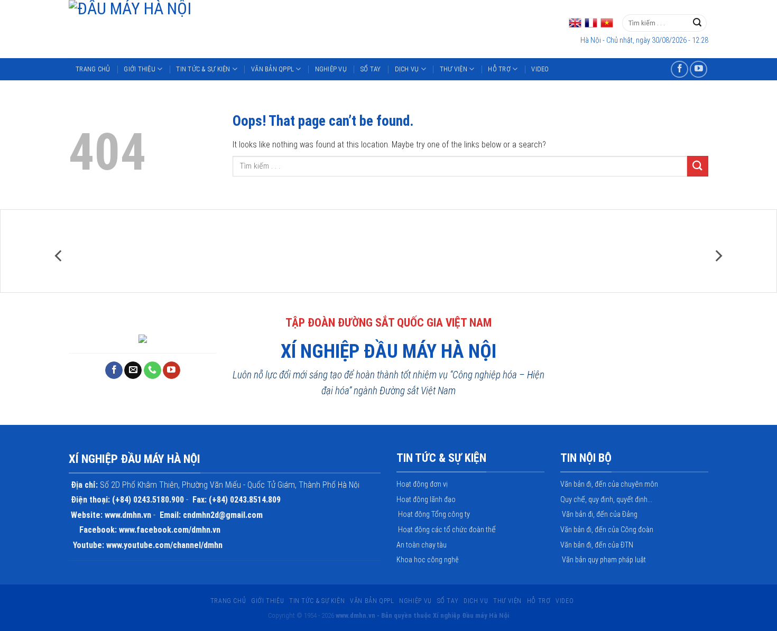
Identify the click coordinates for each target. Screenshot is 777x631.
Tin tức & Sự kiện (203, 69)
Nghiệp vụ (331, 69)
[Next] (717, 256)
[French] (591, 22)
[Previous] (59, 256)
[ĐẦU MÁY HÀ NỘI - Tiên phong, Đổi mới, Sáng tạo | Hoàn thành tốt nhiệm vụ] (236, 29)
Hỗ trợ (499, 69)
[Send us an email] (133, 370)
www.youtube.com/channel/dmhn (164, 545)
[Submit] (697, 23)
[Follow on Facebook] (679, 69)
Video (540, 69)
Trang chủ (93, 69)
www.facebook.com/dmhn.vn (169, 530)
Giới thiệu (139, 69)
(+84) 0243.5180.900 (148, 500)
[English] (575, 22)
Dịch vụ (407, 69)
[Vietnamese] (606, 22)
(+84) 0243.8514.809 (245, 500)
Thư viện (453, 69)
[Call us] (152, 370)
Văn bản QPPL (272, 69)
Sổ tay (370, 69)
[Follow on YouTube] (698, 69)
